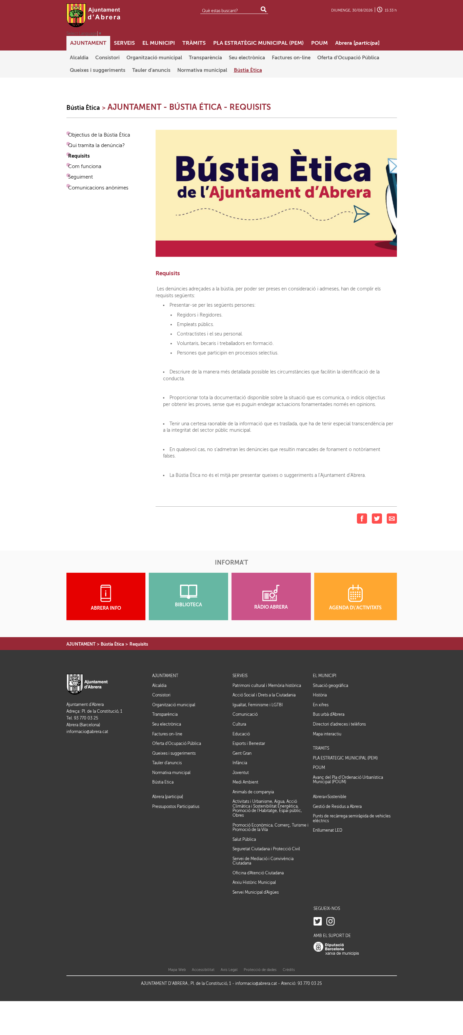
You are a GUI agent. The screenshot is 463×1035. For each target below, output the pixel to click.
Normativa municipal (171, 772)
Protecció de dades (260, 970)
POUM (319, 768)
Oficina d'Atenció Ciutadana (258, 873)
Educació (241, 734)
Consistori (161, 695)
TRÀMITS (321, 748)
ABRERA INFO (106, 608)
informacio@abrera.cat (87, 732)
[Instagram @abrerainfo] (330, 921)
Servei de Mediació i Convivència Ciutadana (263, 861)
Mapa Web (177, 970)
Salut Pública (244, 839)
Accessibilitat (203, 970)
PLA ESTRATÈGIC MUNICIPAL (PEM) (345, 758)
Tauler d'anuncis (167, 762)
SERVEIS (240, 676)
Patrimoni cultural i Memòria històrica (267, 685)
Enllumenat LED (327, 830)
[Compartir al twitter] (377, 518)
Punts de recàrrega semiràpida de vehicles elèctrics (351, 818)
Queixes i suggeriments (174, 753)
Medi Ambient (245, 782)
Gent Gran (242, 753)
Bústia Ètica (83, 107)
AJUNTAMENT (81, 644)
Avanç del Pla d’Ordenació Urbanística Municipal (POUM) (348, 780)
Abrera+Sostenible (329, 797)
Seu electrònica (166, 724)
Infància (240, 762)
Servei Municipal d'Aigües (256, 892)
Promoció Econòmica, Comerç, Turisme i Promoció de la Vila (270, 827)
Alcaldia (159, 685)
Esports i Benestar (249, 743)
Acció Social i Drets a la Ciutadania (264, 695)
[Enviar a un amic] (392, 518)
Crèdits (289, 970)
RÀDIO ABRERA (271, 607)
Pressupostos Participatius (175, 806)
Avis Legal (229, 970)
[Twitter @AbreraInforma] (318, 921)
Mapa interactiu (327, 734)
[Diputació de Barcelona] (336, 948)
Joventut (241, 772)
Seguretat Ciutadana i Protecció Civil (266, 849)
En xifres (320, 705)
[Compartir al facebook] (362, 518)
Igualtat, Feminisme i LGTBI (258, 705)
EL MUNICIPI (324, 676)
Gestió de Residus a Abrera (337, 806)
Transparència (165, 714)
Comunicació (245, 714)
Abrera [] (167, 797)
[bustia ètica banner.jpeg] (276, 193)
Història (320, 695)
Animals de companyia (253, 792)
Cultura (239, 724)
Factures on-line (167, 734)
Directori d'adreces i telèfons (339, 724)
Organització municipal (173, 705)
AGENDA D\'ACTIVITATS (355, 607)
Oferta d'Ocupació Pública (176, 743)
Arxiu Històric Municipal (254, 882)
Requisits (138, 644)
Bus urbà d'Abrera (328, 714)
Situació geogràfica (330, 685)
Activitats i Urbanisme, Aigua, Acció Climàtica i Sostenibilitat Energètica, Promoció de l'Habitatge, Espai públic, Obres (267, 808)
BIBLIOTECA (188, 604)
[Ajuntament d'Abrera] (93, 15)
